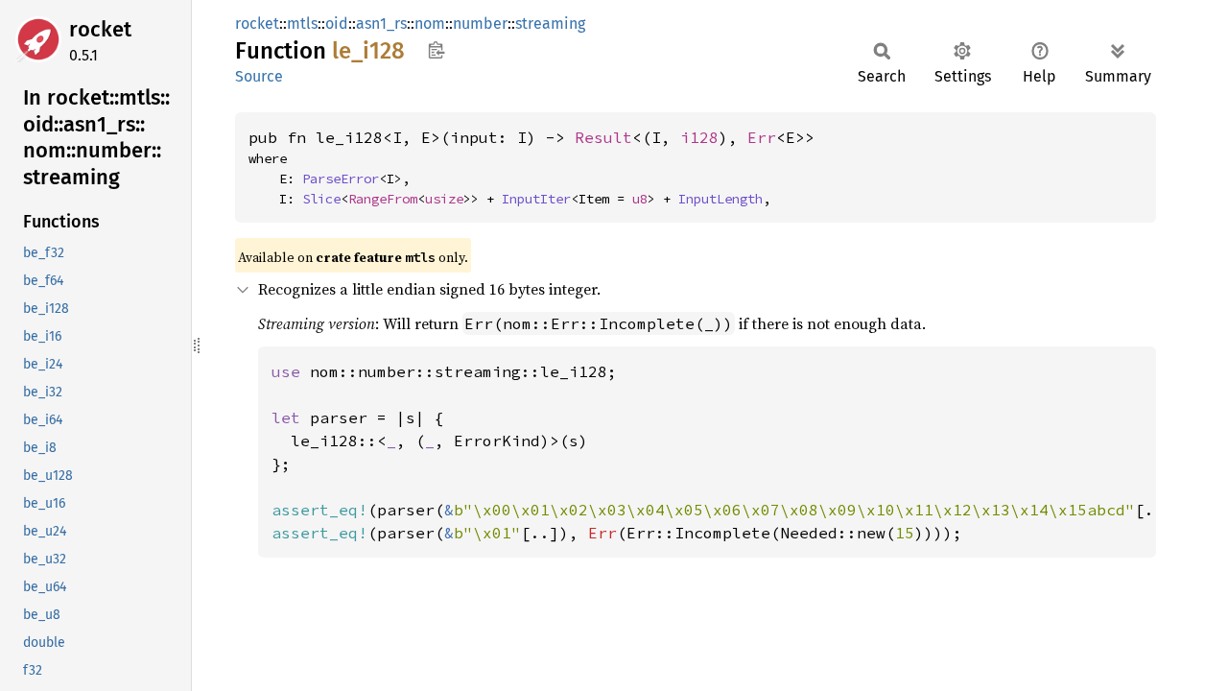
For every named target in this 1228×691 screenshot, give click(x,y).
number (480, 23)
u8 (640, 198)
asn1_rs (381, 23)
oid (336, 23)
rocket (100, 29)
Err (761, 137)
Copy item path (436, 50)
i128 (699, 137)
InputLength (720, 198)
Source (259, 76)
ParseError (340, 178)
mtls (302, 23)
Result (603, 137)
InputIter (536, 198)
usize (444, 198)
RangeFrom (382, 198)
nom (429, 23)
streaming (550, 23)
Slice (321, 198)
